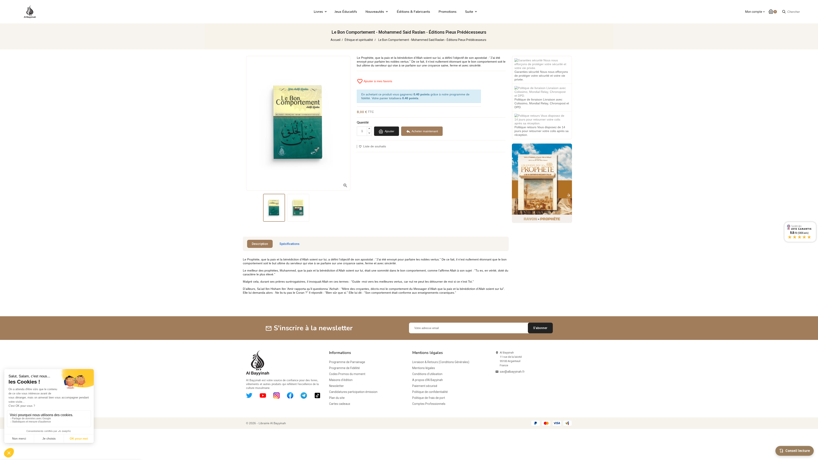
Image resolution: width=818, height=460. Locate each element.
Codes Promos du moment (347, 374)
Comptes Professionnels (428, 403)
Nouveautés (375, 11)
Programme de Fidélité (344, 368)
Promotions (448, 11)
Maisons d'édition (341, 380)
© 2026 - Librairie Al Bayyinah (266, 423)
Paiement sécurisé (424, 386)
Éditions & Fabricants (413, 11)
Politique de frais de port (428, 398)
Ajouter (389, 131)
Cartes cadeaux (339, 403)
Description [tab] (260, 244)
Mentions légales (423, 368)
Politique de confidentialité (430, 392)
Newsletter (336, 386)
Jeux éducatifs (346, 11)
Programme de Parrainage (347, 362)
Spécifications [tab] (289, 244)
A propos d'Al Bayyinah (427, 380)
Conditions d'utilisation (427, 374)
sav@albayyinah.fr (512, 371)
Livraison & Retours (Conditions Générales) (440, 362)
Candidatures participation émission (353, 392)
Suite (469, 11)
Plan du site (337, 398)
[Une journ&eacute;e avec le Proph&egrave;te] (542, 183)
